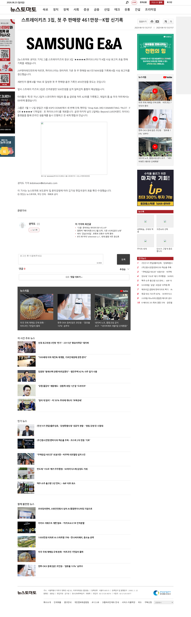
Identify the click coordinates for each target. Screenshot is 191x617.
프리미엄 (150, 9)
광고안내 (67, 602)
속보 (45, 9)
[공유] (157, 21)
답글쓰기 (142, 22)
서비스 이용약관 (128, 602)
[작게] (170, 21)
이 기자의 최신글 (83, 224)
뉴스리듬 (142, 77)
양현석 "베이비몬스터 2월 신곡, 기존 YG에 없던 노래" (99, 231)
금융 (96, 9)
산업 (107, 9)
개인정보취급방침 (81, 602)
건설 (137, 9)
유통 (127, 9)
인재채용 (57, 602)
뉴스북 (34, 230)
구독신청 (148, 602)
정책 (66, 9)
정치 (55, 9)
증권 (86, 9)
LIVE (134, 2)
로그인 (169, 2)
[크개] (165, 21)
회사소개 (47, 602)
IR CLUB (95, 602)
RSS (139, 602)
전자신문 (143, 2)
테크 (117, 9)
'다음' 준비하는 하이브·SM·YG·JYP (91, 228)
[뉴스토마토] (23, 9)
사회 (76, 9)
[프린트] (152, 21)
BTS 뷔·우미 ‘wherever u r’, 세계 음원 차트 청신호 (98, 237)
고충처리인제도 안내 (110, 602)
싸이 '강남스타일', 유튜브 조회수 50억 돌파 (95, 234)
